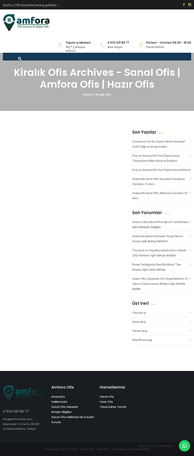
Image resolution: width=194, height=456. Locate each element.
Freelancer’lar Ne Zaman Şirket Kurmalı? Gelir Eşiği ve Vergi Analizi (158, 144)
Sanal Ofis (107, 397)
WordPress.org (142, 339)
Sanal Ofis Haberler (64, 407)
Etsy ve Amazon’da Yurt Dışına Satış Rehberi (161, 169)
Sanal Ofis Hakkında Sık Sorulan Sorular (72, 419)
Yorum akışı (139, 330)
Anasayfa (58, 397)
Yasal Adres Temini (113, 407)
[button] (184, 445)
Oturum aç (139, 312)
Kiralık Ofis (103, 95)
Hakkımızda (59, 402)
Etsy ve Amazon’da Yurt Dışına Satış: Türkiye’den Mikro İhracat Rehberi (156, 158)
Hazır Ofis (106, 402)
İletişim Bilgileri (61, 412)
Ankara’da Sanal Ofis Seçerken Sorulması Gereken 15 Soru (158, 181)
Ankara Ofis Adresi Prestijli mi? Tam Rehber (160, 222)
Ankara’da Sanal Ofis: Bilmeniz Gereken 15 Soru (160, 195)
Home (87, 95)
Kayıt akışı (139, 321)
